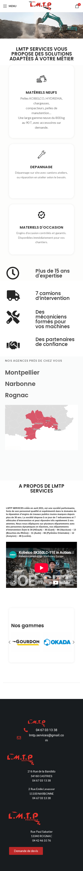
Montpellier (22, 372)
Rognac (16, 395)
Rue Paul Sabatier (41, 831)
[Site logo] (41, 5)
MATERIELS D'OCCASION (41, 227)
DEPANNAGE (41, 166)
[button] (9, 642)
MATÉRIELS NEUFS (41, 92)
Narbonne (20, 383)
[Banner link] (25, 642)
